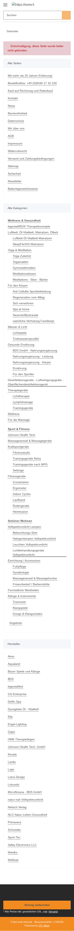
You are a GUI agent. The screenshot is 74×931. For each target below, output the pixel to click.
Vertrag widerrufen (37, 905)
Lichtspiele (20, 332)
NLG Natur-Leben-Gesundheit (27, 814)
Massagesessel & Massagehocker (35, 578)
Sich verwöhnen (23, 303)
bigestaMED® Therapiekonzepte (29, 226)
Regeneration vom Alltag (29, 297)
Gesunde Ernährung (21, 344)
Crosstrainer (21, 482)
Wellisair (13, 860)
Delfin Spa (14, 701)
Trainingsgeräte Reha (27, 458)
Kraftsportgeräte (18, 446)
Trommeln (19, 602)
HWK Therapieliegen (21, 739)
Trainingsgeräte (23, 408)
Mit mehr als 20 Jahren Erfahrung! (30, 75)
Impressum (15, 143)
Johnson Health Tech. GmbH (26, 746)
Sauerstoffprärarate (25, 315)
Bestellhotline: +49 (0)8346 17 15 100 (32, 83)
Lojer (11, 769)
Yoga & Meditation (19, 250)
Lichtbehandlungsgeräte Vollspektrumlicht (28, 552)
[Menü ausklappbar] (5, 3)
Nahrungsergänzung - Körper (32, 362)
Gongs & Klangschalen (27, 613)
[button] (54, 4)
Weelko (12, 852)
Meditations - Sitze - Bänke (30, 279)
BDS (11, 679)
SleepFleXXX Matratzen (28, 244)
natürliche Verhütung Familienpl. (34, 321)
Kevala (12, 754)
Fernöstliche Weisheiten (23, 590)
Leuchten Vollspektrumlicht (30, 544)
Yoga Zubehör (22, 256)
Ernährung (20, 368)
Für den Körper (18, 285)
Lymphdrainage (23, 402)
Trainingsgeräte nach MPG (30, 464)
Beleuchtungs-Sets (25, 532)
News (11, 105)
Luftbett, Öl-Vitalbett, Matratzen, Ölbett (33, 232)
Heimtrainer (20, 511)
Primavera (14, 822)
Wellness (14, 413)
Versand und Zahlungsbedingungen (31, 158)
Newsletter (15, 181)
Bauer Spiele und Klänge (24, 671)
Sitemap (13, 166)
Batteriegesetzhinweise (23, 188)
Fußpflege (19, 566)
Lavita (12, 762)
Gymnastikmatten (24, 267)
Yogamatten (20, 261)
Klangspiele (20, 607)
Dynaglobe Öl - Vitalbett (23, 709)
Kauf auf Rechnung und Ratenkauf (30, 90)
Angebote (15, 623)
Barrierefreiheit (17, 113)
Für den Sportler (23, 374)
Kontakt (13, 98)
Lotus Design (16, 777)
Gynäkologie (21, 572)
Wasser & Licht (17, 326)
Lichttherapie (21, 396)
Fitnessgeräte (17, 476)
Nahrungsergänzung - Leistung (33, 356)
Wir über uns (16, 128)
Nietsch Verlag (17, 807)
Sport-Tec (14, 837)
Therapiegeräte (18, 390)
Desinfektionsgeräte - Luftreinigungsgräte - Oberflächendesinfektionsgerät (36, 382)
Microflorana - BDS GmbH (25, 792)
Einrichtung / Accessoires (24, 560)
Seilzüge (18, 470)
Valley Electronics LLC (22, 844)
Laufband (19, 499)
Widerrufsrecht (17, 151)
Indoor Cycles (22, 494)
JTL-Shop (44, 925)
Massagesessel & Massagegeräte (30, 440)
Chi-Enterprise (17, 694)
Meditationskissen (24, 273)
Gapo (11, 731)
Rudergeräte (21, 505)
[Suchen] (66, 15)
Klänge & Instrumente (22, 596)
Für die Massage (19, 419)
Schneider (14, 829)
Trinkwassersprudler (26, 338)
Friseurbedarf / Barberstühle (31, 584)
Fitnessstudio (21, 452)
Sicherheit (14, 173)
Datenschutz (16, 120)
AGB (11, 136)
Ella (10, 716)
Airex (11, 656)
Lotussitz (13, 784)
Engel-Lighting (17, 724)
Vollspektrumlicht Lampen (24, 526)
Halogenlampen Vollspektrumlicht (34, 538)
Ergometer (20, 488)
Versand (53, 911)
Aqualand (14, 663)
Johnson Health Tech (21, 434)
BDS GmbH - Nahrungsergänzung (35, 350)
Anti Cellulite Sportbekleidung (32, 291)
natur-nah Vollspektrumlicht (25, 799)
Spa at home (21, 309)
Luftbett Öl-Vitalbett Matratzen (32, 238)
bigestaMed (15, 686)
